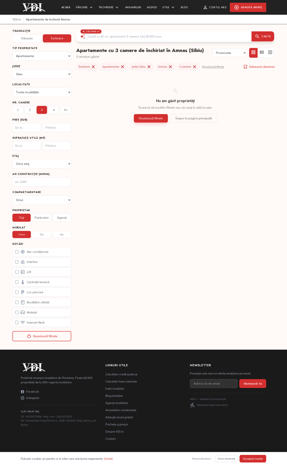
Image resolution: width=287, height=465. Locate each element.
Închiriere (109, 7)
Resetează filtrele (41, 336)
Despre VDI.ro (114, 431)
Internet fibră (32, 322)
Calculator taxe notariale (121, 381)
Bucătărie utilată (34, 302)
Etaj (15, 156)
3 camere (188, 66)
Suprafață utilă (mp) (28, 138)
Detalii (108, 459)
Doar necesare (226, 458)
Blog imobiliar (114, 395)
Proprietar (21, 210)
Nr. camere (21, 102)
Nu (61, 234)
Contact (110, 438)
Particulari (42, 218)
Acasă (65, 7)
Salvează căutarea (259, 66)
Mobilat (18, 227)
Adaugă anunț (248, 7)
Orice (21, 234)
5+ (66, 110)
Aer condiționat (34, 251)
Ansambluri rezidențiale (120, 410)
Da (41, 234)
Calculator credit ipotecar (121, 374)
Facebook (32, 391)
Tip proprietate (24, 48)
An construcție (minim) (31, 174)
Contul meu (214, 7)
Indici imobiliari (114, 388)
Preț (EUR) (20, 119)
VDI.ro (16, 19)
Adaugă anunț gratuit (119, 417)
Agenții (152, 7)
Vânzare (85, 7)
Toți (21, 218)
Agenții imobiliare (116, 403)
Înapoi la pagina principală (194, 118)
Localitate (21, 84)
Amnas (165, 66)
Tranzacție (21, 31)
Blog (184, 7)
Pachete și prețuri (116, 424)
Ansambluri (133, 7)
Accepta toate (253, 459)
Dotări (17, 244)
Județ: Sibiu (141, 66)
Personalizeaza (201, 458)
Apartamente (114, 66)
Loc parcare (31, 292)
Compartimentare (26, 192)
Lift (25, 271)
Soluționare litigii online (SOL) (209, 405)
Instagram (32, 398)
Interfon (29, 261)
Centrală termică (34, 282)
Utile (168, 7)
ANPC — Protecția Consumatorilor (208, 399)
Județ (16, 66)
